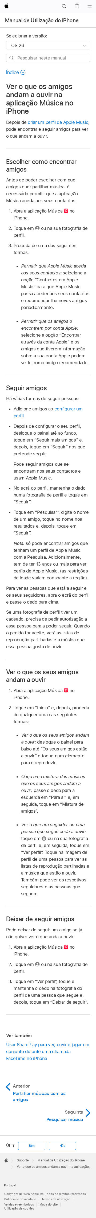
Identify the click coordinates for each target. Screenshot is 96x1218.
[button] (64, 6)
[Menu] (89, 6)
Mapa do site (48, 1204)
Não (62, 1146)
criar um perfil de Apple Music (58, 122)
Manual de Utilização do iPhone (42, 20)
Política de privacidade (20, 1199)
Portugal (10, 1185)
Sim (31, 1146)
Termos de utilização (56, 1199)
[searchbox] (48, 58)
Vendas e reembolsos (19, 1204)
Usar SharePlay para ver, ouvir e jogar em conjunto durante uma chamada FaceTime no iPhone (47, 1051)
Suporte (23, 1160)
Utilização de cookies (19, 1208)
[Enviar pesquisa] (12, 58)
